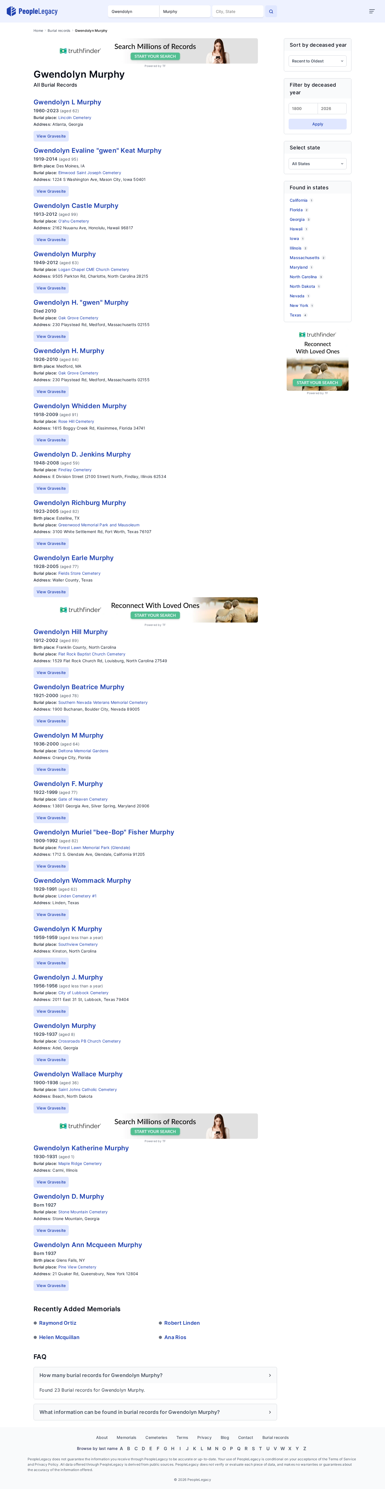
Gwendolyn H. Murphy (69, 351)
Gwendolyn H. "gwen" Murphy (81, 302)
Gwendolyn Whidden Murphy (80, 406)
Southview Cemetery (78, 944)
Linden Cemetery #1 (77, 895)
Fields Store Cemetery (79, 573)
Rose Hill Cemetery (76, 421)
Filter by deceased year (313, 88)
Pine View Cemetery (77, 1267)
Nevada (299, 295)
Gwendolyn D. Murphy (69, 1196)
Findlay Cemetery (75, 469)
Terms (182, 1437)
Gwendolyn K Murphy (68, 929)
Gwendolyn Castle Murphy (76, 206)
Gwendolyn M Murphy (69, 735)
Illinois (298, 248)
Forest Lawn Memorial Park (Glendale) (94, 847)
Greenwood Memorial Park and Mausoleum (99, 524)
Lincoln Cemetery (75, 117)
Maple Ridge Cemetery (80, 1163)
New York (301, 305)
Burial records (59, 30)
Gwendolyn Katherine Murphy (81, 1148)
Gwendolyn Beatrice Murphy (79, 687)
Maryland (301, 267)
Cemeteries (156, 1437)
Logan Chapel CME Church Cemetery (93, 269)
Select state (305, 148)
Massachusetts (307, 257)
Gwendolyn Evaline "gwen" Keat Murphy (97, 150)
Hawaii (298, 228)
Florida (298, 209)
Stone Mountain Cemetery (83, 1211)
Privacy (204, 1437)
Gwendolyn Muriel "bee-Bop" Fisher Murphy (104, 832)
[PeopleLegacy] (32, 11)
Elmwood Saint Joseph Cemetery (89, 172)
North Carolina (306, 276)
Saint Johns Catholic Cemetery (87, 1089)
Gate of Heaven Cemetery (83, 799)
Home (38, 30)
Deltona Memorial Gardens (83, 750)
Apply (317, 124)
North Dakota (304, 286)
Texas (298, 315)
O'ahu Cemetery (73, 221)
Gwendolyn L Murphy (67, 102)
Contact (245, 1437)
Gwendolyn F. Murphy (68, 784)
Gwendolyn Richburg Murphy (80, 503)
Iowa (296, 238)
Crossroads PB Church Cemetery (89, 1041)
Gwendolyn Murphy (65, 254)
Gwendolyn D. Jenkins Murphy (82, 454)
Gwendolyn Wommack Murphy (82, 880)
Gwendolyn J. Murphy (68, 977)
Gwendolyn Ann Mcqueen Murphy (88, 1245)
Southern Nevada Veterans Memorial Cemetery (103, 702)
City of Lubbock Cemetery (83, 992)
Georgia (299, 219)
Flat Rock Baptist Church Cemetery (91, 654)
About (102, 1437)
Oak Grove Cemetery (78, 317)
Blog (225, 1437)
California (301, 200)
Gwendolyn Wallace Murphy (78, 1074)
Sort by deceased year (318, 45)
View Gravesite (51, 136)
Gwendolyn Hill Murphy (71, 632)
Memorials (126, 1437)
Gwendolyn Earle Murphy (74, 558)
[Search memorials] (271, 11)
